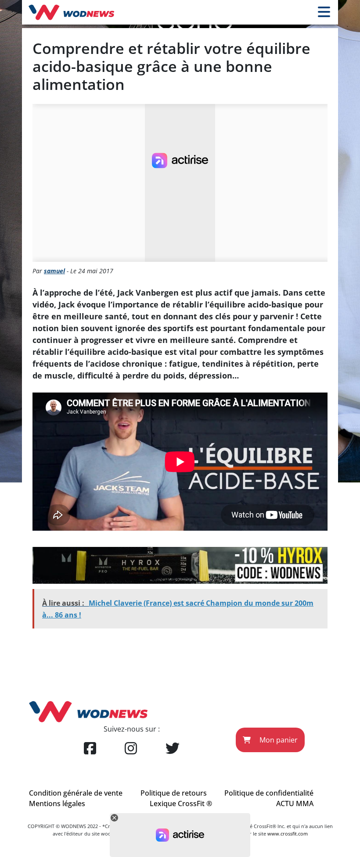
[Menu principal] (324, 12)
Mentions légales (57, 803)
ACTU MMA (294, 803)
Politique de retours (173, 793)
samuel (54, 271)
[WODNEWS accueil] (71, 12)
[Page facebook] (90, 748)
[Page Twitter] (173, 748)
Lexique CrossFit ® (181, 803)
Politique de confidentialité (268, 793)
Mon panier (278, 740)
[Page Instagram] (131, 748)
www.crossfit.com (287, 833)
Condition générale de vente (75, 793)
